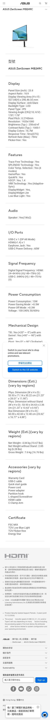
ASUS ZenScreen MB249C (18, 9)
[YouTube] (21, 689)
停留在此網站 (25, 363)
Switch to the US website (25, 369)
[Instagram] (36, 689)
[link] (25, 3)
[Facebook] (13, 689)
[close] (44, 345)
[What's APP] (29, 689)
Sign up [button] (41, 680)
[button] (4, 3)
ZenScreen (16, 642)
